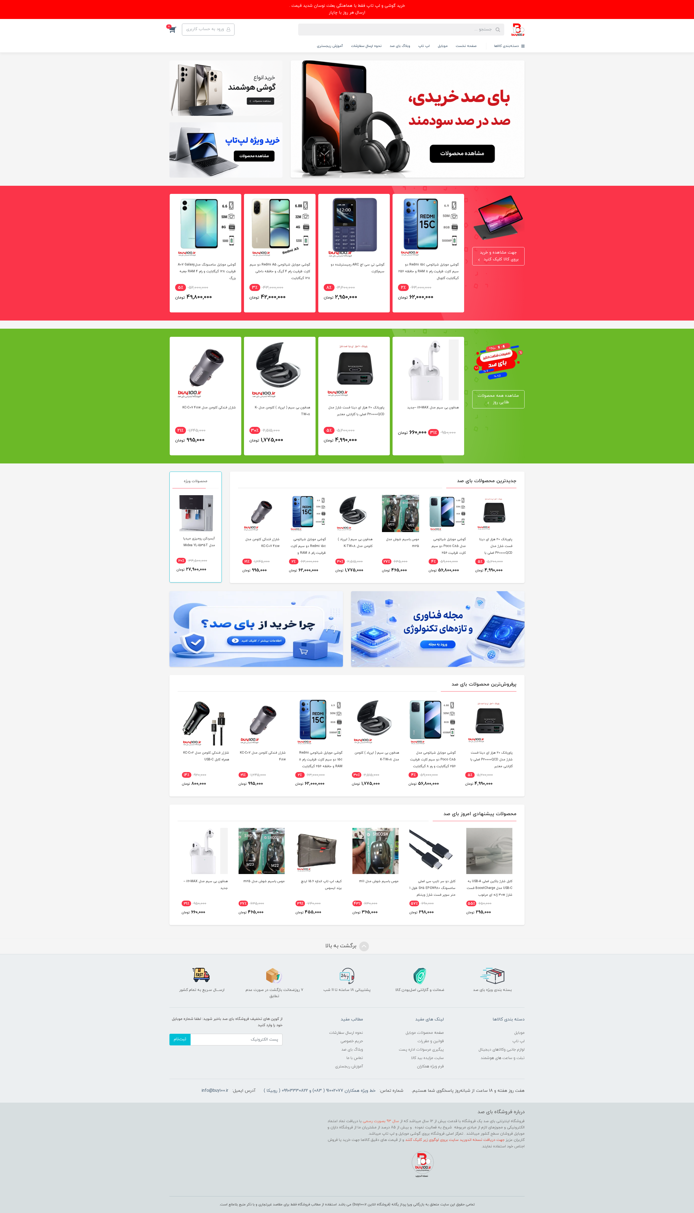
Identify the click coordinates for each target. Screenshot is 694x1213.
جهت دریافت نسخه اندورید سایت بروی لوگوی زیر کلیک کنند (455, 1139)
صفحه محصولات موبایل (425, 1032)
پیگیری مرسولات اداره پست (421, 1049)
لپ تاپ (424, 46)
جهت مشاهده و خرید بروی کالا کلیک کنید (499, 256)
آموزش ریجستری (330, 46)
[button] (175, 30)
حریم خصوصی (351, 1041)
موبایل (443, 46)
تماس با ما (354, 1058)
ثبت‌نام (180, 1039)
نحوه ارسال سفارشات (366, 46)
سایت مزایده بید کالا (427, 1058)
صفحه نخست (466, 46)
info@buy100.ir (214, 1091)
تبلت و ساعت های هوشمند (503, 1058)
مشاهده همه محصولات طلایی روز (498, 399)
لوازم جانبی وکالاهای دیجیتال (501, 1049)
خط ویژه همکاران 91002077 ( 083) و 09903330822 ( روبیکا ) (319, 1091)
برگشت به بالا (341, 946)
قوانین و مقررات (430, 1041)
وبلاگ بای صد (400, 46)
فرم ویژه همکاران (430, 1066)
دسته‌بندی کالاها (507, 46)
